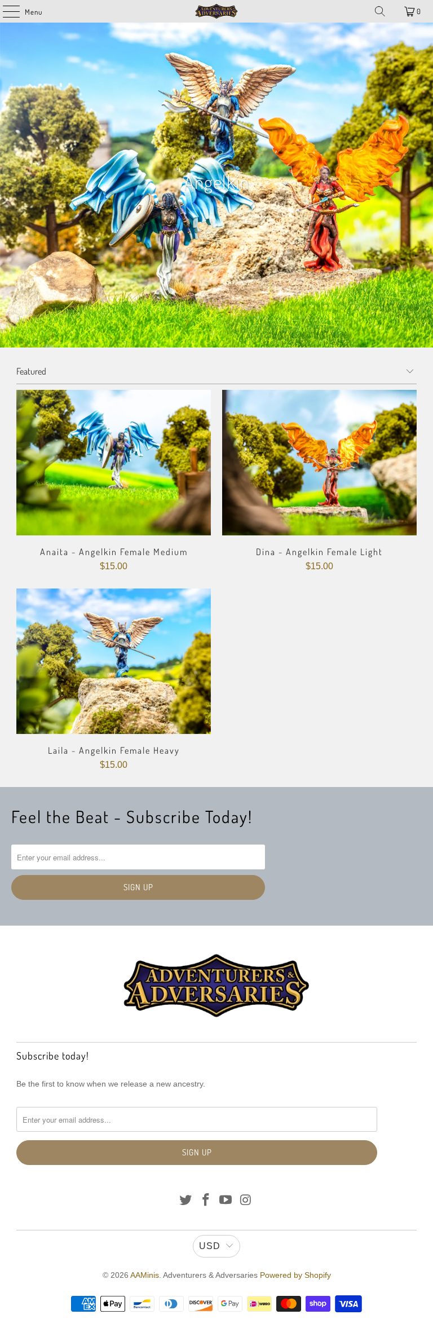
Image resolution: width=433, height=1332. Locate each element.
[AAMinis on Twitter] (186, 1200)
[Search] (380, 11)
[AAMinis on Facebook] (205, 1200)
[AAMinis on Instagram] (246, 1200)
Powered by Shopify (295, 1275)
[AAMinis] (216, 11)
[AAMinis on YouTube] (226, 1200)
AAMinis (144, 1275)
